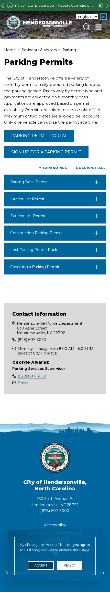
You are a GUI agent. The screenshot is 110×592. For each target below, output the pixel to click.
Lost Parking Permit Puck (33, 249)
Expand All (53, 168)
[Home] (39, 22)
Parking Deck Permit (29, 182)
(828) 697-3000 (54, 510)
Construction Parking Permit (36, 233)
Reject (70, 565)
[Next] (107, 5)
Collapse (104, 17)
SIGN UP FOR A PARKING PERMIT (46, 152)
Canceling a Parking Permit (34, 267)
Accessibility (55, 525)
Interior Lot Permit (27, 199)
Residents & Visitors (39, 50)
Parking (69, 50)
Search (87, 27)
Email (23, 383)
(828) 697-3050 (32, 376)
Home (10, 50)
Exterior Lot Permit (28, 216)
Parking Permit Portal (39, 135)
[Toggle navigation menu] (98, 27)
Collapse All (89, 168)
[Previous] (2, 5)
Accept (40, 565)
